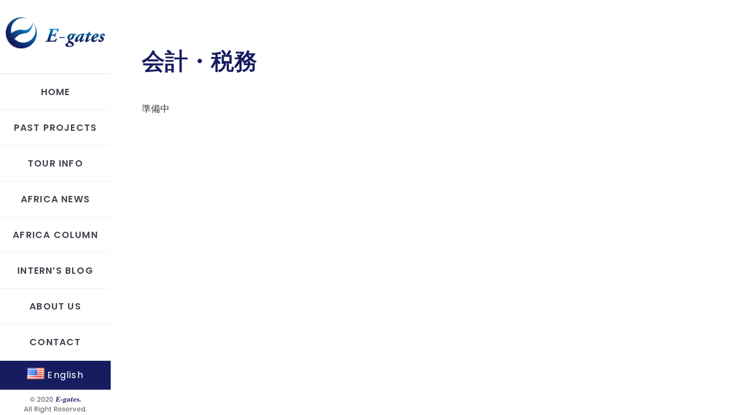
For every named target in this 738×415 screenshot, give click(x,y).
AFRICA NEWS (55, 199)
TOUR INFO (55, 163)
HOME (55, 92)
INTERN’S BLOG (55, 270)
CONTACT (55, 342)
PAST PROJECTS (55, 127)
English (64, 375)
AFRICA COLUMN (55, 235)
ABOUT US (55, 306)
